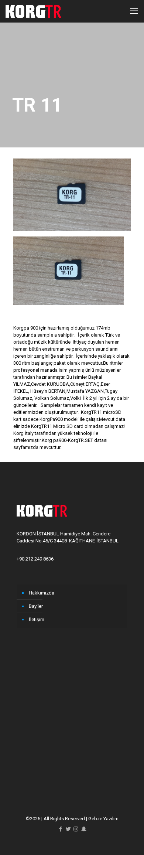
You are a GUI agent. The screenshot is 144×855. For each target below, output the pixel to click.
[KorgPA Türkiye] (33, 11)
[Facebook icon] (60, 829)
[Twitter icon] (68, 829)
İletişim (36, 619)
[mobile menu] (134, 11)
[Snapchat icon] (83, 829)
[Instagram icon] (76, 829)
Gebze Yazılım (103, 818)
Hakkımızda (41, 593)
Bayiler (36, 606)
